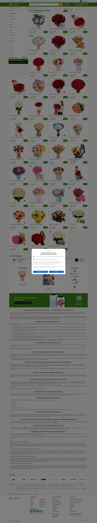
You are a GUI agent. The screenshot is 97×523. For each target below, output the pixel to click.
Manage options (40, 271)
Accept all (56, 271)
